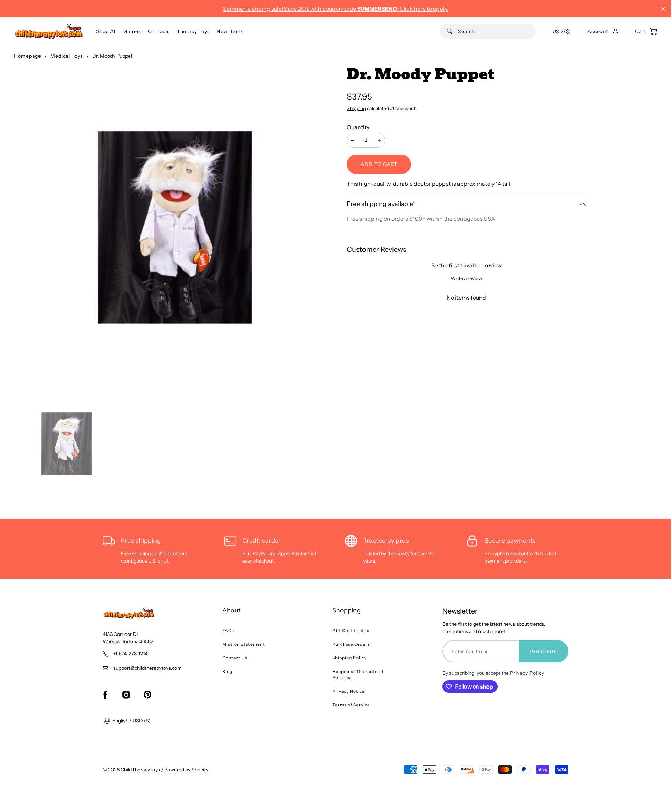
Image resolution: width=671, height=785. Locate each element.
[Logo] (49, 31)
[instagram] (126, 694)
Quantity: (359, 127)
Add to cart (379, 164)
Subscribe (543, 651)
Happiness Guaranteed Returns (357, 674)
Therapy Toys (193, 31)
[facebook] (105, 694)
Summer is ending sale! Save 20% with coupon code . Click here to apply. (335, 8)
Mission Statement (243, 644)
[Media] (175, 227)
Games (132, 31)
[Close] (663, 9)
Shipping (356, 108)
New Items (230, 31)
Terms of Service (351, 704)
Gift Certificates (350, 630)
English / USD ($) (131, 721)
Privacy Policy (527, 673)
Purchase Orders (351, 644)
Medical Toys (66, 56)
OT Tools (158, 31)
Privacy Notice (348, 691)
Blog (227, 671)
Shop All (106, 31)
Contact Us (234, 657)
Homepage (27, 56)
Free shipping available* (381, 204)
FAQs (228, 630)
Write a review (466, 278)
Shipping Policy (349, 657)
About (231, 610)
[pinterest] (147, 694)
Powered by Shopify (186, 769)
